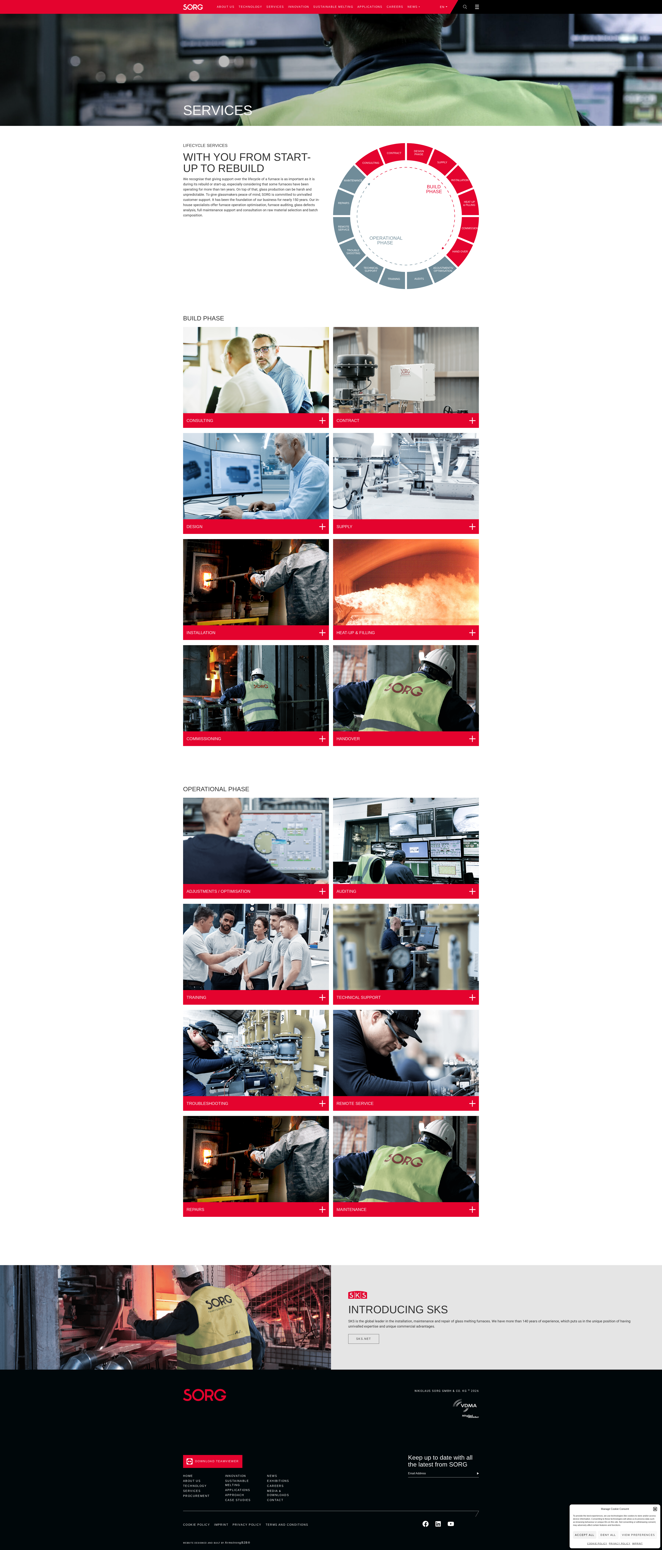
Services (275, 6)
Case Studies (238, 1500)
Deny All (608, 1534)
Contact (275, 1500)
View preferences (638, 1534)
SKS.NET (363, 1338)
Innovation (298, 6)
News (413, 6)
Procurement (196, 1495)
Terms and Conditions (287, 1524)
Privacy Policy (619, 1543)
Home (188, 1475)
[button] (655, 1509)
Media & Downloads (278, 1493)
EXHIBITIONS (278, 1480)
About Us (225, 6)
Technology (250, 6)
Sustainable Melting (333, 6)
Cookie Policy (597, 1543)
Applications (370, 6)
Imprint (637, 1543)
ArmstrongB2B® (237, 1542)
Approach (234, 1495)
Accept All (584, 1534)
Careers (395, 6)
